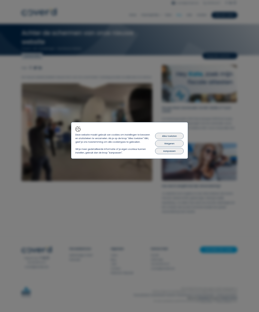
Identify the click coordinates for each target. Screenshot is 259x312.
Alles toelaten (169, 135)
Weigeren (169, 143)
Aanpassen (169, 150)
